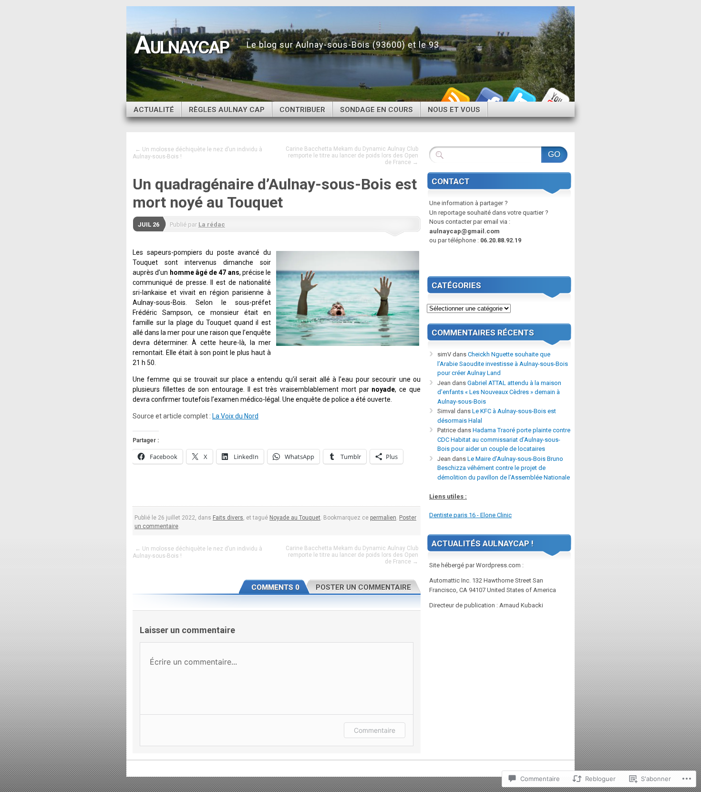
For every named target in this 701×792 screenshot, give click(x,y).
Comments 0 (275, 587)
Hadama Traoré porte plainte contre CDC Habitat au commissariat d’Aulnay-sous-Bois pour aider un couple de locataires (503, 439)
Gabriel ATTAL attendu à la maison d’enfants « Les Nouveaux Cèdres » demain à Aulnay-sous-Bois (499, 392)
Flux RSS (454, 98)
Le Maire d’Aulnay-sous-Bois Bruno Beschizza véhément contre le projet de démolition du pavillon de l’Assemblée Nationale (503, 468)
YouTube (554, 98)
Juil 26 (148, 224)
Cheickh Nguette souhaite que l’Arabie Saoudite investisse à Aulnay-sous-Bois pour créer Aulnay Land (502, 363)
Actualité (154, 109)
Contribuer (302, 109)
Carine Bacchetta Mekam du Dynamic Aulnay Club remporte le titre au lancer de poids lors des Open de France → (352, 156)
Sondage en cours (376, 109)
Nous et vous (454, 109)
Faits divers (228, 517)
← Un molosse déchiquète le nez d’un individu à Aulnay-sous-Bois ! (197, 153)
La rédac (211, 224)
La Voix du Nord (235, 416)
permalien (383, 517)
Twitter (521, 98)
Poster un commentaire (363, 587)
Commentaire (374, 730)
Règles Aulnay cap (227, 109)
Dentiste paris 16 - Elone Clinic (470, 515)
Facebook (488, 98)
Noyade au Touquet (294, 517)
